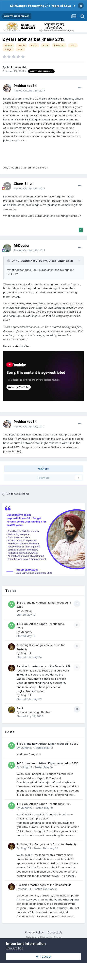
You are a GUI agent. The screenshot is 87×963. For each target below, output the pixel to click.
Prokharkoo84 (16, 67)
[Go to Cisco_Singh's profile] (7, 186)
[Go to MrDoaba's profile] (7, 248)
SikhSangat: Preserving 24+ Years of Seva (40, 5)
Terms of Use (14, 948)
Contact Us (55, 932)
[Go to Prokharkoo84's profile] (7, 88)
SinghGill (25, 653)
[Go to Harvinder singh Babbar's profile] (11, 709)
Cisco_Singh (24, 184)
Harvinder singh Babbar (35, 712)
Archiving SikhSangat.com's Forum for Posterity (46, 844)
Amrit (20, 708)
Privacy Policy (34, 932)
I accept (45, 956)
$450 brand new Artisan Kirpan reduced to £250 (47, 743)
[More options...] (80, 88)
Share (44, 468)
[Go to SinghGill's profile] (11, 646)
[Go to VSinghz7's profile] (11, 604)
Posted (29, 90)
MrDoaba (21, 245)
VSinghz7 (26, 610)
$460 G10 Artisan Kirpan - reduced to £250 (44, 803)
